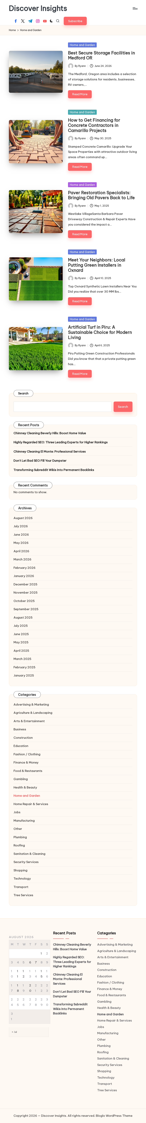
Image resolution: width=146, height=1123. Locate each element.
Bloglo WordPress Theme (114, 1116)
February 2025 (24, 667)
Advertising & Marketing (31, 704)
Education (21, 746)
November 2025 (26, 592)
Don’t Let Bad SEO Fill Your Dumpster (40, 461)
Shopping (20, 870)
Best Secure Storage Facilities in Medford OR (101, 55)
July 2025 (21, 626)
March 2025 (22, 659)
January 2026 (24, 576)
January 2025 (24, 675)
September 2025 (26, 609)
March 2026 (22, 559)
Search (23, 393)
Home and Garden (82, 45)
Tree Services (23, 895)
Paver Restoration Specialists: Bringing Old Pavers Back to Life (101, 195)
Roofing (19, 845)
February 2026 (24, 568)
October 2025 (24, 601)
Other (18, 829)
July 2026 (21, 526)
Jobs (17, 812)
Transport (21, 887)
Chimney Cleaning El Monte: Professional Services (50, 451)
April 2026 (21, 551)
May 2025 (21, 642)
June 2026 (21, 535)
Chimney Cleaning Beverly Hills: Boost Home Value (50, 433)
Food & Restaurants (28, 771)
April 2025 (21, 651)
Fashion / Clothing (27, 754)
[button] (75, 21)
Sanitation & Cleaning (29, 854)
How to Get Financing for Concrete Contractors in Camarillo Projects (94, 125)
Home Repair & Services (31, 804)
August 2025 (23, 617)
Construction (23, 738)
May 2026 (21, 543)
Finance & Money (26, 762)
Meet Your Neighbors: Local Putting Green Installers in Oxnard (96, 265)
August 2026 (23, 518)
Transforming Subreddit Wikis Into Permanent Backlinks (54, 470)
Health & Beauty (25, 787)
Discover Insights (38, 8)
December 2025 (25, 584)
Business (20, 729)
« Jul (14, 1031)
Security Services (26, 862)
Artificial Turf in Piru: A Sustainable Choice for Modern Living (100, 332)
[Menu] (135, 8)
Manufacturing (24, 821)
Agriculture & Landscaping (33, 713)
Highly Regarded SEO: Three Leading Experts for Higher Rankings (61, 442)
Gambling (21, 779)
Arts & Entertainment (29, 721)
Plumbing (20, 837)
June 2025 (21, 634)
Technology (22, 878)
